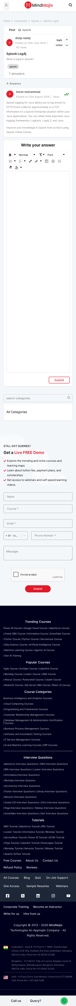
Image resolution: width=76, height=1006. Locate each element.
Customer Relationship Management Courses (29, 714)
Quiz (38, 877)
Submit (59, 380)
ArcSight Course (28, 668)
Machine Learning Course (18, 650)
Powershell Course (33, 679)
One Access (11, 886)
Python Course (30, 639)
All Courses (11, 877)
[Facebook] (8, 896)
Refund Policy (13, 867)
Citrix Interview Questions (55, 802)
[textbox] (38, 176)
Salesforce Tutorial (29, 826)
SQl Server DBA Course (37, 685)
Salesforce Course (59, 628)
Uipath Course (53, 679)
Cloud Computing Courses (18, 703)
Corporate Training (16, 907)
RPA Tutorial (47, 826)
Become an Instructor (47, 907)
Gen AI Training (12, 655)
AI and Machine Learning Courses (23, 745)
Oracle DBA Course (14, 633)
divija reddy (23, 38)
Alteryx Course (12, 679)
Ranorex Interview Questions (20, 796)
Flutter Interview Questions (19, 791)
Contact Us (50, 860)
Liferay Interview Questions (52, 791)
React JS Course (61, 685)
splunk (13, 66)
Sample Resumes (37, 886)
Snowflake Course (60, 633)
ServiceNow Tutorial (15, 837)
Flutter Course (12, 639)
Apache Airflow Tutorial (17, 853)
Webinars (62, 886)
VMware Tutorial (54, 848)
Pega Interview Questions (18, 807)
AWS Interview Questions (54, 763)
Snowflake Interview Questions (21, 813)
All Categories (16, 412)
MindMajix (56, 925)
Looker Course (32, 674)
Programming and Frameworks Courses (26, 709)
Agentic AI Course (44, 650)
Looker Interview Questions (48, 769)
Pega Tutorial (11, 842)
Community (20, 20)
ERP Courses (50, 745)
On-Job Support (57, 877)
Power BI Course (13, 628)
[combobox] (5, 535)
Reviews (31, 867)
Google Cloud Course (35, 628)
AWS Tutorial (10, 826)
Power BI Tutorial (37, 837)
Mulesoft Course (13, 685)
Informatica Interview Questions (22, 774)
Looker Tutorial (12, 831)
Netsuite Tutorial (33, 848)
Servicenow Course (51, 639)
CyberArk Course (48, 668)
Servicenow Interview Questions (22, 785)
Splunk (35, 20)
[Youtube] (68, 896)
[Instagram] (53, 896)
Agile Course (11, 668)
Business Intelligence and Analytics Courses (28, 698)
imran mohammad (28, 92)
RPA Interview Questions (18, 769)
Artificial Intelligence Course (44, 644)
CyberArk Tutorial (30, 842)
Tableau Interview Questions (50, 807)
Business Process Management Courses (26, 728)
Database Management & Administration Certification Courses (33, 721)
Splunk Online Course (18, 131)
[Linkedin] (38, 896)
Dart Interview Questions (54, 813)
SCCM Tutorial (56, 837)
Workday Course (13, 674)
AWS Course (49, 674)
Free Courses (12, 860)
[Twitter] (23, 896)
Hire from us (32, 913)
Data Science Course (15, 644)
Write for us (11, 913)
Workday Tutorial (54, 831)
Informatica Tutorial (33, 831)
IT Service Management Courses (22, 739)
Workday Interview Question (20, 780)
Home (7, 20)
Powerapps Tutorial (51, 842)
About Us (32, 860)
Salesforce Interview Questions (21, 763)
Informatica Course (37, 633)
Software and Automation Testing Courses (27, 734)
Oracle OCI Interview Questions (21, 802)
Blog (27, 877)
